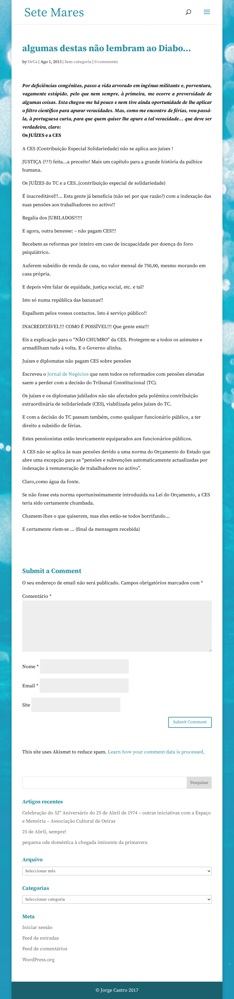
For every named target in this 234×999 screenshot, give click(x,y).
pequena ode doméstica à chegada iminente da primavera (84, 842)
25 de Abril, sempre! (44, 832)
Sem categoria (78, 62)
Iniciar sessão (37, 927)
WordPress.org (38, 960)
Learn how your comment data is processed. (156, 752)
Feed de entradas (40, 938)
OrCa (32, 62)
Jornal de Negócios (68, 374)
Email (30, 686)
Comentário (36, 596)
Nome (30, 667)
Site (26, 705)
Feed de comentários (44, 949)
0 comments (106, 62)
